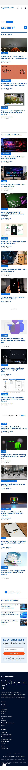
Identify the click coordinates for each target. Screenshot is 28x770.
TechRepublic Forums (6, 734)
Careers (3, 725)
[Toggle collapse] (4, 765)
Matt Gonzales (5, 577)
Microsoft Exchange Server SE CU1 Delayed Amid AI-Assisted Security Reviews (12, 399)
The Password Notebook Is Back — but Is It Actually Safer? (14, 270)
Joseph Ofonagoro (6, 246)
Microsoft (3, 616)
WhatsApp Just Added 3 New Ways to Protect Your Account (13, 242)
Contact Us (4, 707)
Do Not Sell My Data (20, 697)
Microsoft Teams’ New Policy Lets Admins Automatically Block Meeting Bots (13, 340)
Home (2, 22)
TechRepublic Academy (6, 737)
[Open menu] (25, 8)
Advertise (3, 720)
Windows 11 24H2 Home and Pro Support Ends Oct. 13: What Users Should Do (12, 513)
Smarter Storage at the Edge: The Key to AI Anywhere (10, 605)
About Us (3, 704)
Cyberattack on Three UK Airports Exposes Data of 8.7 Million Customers (14, 57)
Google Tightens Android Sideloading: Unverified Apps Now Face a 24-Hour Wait (13, 456)
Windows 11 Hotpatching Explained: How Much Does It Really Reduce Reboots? (13, 572)
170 (18, 592)
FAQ (2, 718)
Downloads (4, 732)
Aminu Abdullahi (6, 61)
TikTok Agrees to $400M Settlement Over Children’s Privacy (13, 298)
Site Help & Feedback (6, 716)
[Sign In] (17, 8)
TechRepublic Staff (7, 88)
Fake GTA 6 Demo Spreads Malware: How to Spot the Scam (13, 157)
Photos (3, 743)
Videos (3, 746)
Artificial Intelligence (7, 608)
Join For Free (14, 653)
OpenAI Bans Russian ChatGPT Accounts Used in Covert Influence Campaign (12, 214)
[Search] (21, 8)
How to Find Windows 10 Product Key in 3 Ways (9, 621)
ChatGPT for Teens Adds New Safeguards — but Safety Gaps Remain (14, 428)
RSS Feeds (3, 711)
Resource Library (5, 741)
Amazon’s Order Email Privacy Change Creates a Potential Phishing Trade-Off (13, 543)
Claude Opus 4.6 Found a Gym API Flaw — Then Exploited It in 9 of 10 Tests (14, 84)
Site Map (3, 714)
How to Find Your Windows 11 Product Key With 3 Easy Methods (9, 613)
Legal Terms (10, 754)
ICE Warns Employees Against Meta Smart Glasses (13, 485)
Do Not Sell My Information (7, 723)
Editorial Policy (4, 748)
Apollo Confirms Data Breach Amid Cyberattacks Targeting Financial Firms (12, 369)
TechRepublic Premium (6, 739)
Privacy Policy (18, 659)
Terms (11, 659)
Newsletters (4, 709)
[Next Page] (22, 592)
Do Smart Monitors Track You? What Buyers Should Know (13, 185)
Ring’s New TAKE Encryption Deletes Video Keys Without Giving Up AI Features (13, 112)
